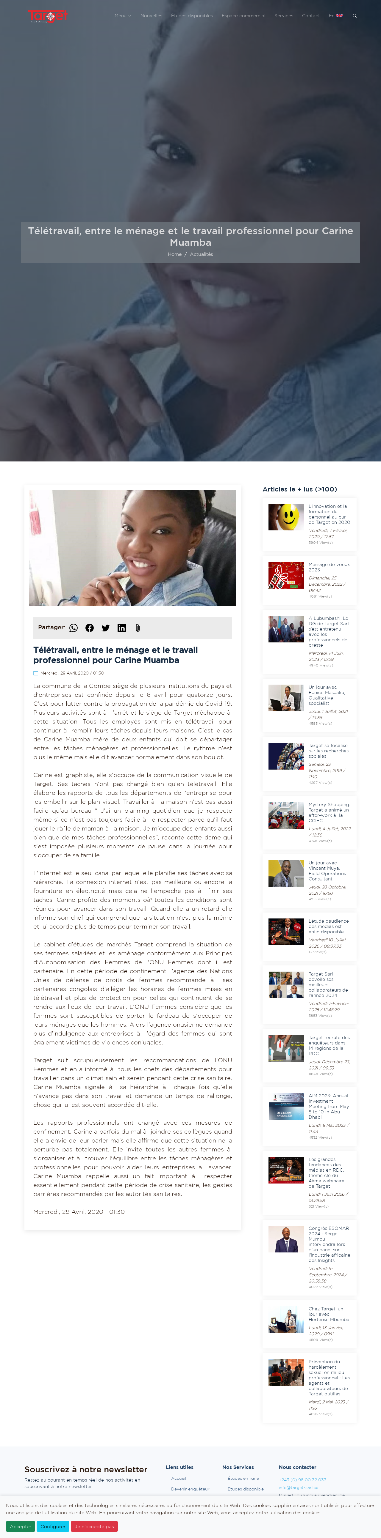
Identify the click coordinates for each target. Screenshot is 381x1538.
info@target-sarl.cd (298, 1487)
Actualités (201, 254)
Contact (311, 15)
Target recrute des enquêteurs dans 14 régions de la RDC (329, 1045)
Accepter (20, 1526)
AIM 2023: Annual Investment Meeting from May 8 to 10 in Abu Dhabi (329, 1106)
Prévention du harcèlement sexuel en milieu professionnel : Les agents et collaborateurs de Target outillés (329, 1377)
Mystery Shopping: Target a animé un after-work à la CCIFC (329, 812)
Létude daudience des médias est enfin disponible (329, 926)
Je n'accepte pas (94, 1526)
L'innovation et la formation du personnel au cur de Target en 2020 (329, 514)
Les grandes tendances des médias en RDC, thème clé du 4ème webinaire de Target (326, 1173)
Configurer (52, 1526)
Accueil (178, 1478)
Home (175, 254)
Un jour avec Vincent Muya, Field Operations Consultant (327, 870)
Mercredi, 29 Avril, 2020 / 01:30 (72, 673)
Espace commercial (244, 15)
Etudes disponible (246, 1489)
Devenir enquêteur (190, 1489)
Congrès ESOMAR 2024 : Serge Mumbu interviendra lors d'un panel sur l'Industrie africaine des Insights (329, 1244)
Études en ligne (243, 1478)
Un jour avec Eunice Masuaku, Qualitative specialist (327, 695)
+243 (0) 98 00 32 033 (303, 1479)
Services (283, 15)
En (332, 15)
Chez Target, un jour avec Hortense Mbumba (329, 1314)
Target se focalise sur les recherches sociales (329, 751)
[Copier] (138, 628)
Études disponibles (192, 15)
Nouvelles (151, 15)
